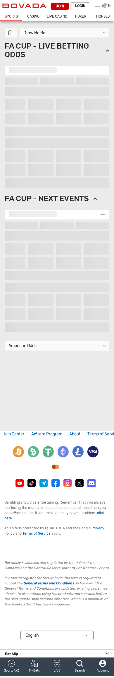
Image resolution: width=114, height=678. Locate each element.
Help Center (13, 434)
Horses (103, 16)
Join (60, 6)
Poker (80, 16)
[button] (11, 667)
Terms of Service (37, 533)
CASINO (33, 16)
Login (80, 6)
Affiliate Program (46, 434)
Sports (11, 16)
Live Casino (57, 16)
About (74, 434)
